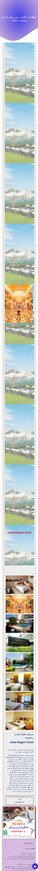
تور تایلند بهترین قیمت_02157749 (26, 864)
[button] (31, 303)
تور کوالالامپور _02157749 (28, 853)
